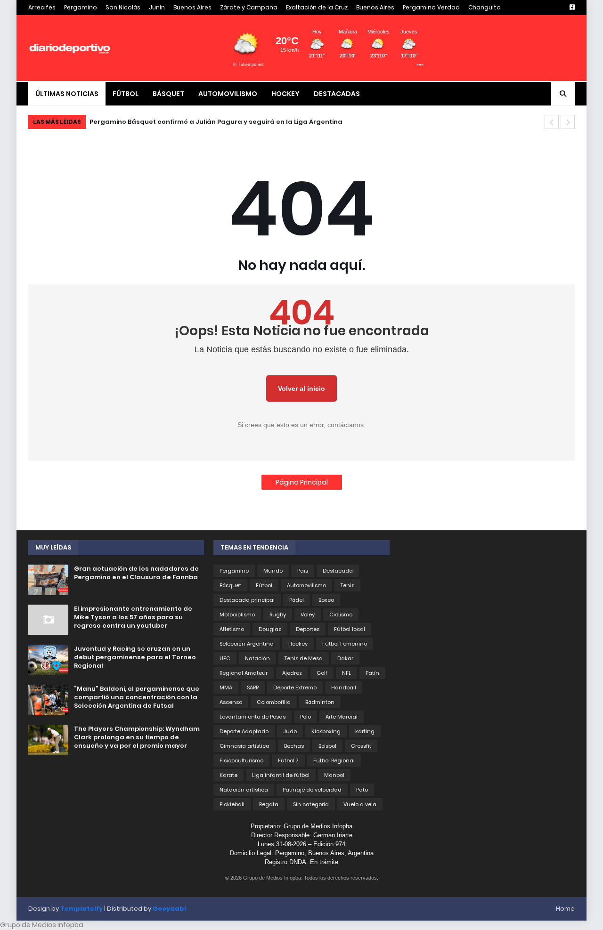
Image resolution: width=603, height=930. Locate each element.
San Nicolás (123, 7)
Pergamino (80, 7)
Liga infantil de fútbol (281, 775)
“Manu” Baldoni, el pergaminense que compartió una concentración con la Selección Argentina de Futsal (136, 697)
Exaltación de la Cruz (317, 7)
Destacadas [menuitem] (337, 93)
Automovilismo (306, 585)
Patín (372, 673)
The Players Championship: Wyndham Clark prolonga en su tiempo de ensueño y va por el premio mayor (137, 737)
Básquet (230, 585)
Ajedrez (292, 673)
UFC (225, 658)
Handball (343, 687)
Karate (228, 775)
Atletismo (232, 629)
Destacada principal (247, 600)
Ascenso (231, 702)
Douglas (270, 629)
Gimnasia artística (244, 746)
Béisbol (327, 746)
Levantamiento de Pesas (252, 716)
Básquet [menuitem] (168, 93)
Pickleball (232, 804)
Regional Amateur (244, 673)
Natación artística (244, 789)
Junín (157, 7)
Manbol (334, 775)
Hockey (298, 643)
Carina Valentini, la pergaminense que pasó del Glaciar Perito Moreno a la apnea (238, 121)
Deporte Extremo (295, 687)
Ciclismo (340, 614)
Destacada (338, 570)
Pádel (296, 600)
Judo (290, 731)
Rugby (277, 614)
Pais (302, 570)
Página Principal (302, 482)
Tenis (347, 585)
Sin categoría (311, 804)
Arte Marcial (342, 716)
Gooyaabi (169, 908)
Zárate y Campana (248, 7)
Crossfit (361, 746)
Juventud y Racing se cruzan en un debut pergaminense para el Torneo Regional (135, 657)
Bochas (294, 746)
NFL (346, 673)
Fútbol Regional (334, 760)
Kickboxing (326, 731)
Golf (322, 673)
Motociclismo (237, 614)
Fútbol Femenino (344, 643)
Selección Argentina (247, 643)
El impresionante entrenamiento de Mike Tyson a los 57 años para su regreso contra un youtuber (133, 617)
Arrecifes (42, 7)
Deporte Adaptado (244, 731)
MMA (226, 687)
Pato (362, 789)
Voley (308, 614)
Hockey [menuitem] (285, 93)
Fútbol (264, 585)
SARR (253, 687)
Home (565, 908)
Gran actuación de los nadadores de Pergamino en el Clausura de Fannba (136, 573)
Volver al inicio (301, 388)
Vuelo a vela (359, 804)
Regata (268, 804)
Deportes (307, 629)
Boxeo (326, 600)
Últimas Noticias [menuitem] (66, 93)
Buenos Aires (192, 7)
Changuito (484, 7)
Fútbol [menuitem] (126, 93)
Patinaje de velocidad (312, 789)
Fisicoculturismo (241, 760)
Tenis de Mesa (304, 658)
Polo (305, 716)
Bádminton (319, 702)
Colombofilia (274, 702)
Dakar (345, 658)
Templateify (81, 908)
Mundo (273, 570)
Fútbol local (349, 629)
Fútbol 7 (288, 760)
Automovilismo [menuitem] (227, 93)
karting (365, 731)
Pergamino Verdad (431, 7)
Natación (257, 658)
